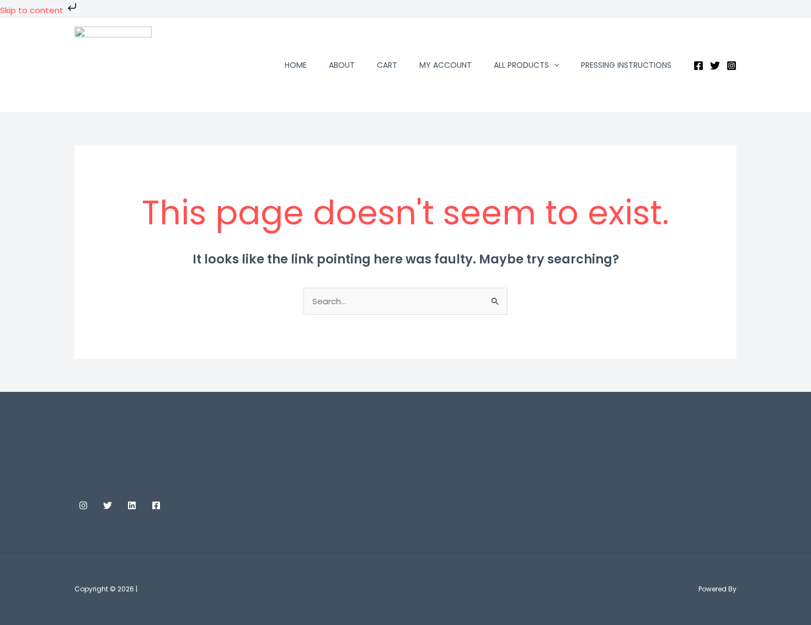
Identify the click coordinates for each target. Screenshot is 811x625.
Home (296, 65)
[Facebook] (698, 66)
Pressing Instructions (626, 65)
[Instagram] (732, 66)
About (342, 65)
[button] (554, 65)
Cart (387, 65)
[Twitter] (715, 66)
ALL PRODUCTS (521, 65)
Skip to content (33, 10)
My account (445, 65)
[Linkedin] (132, 505)
